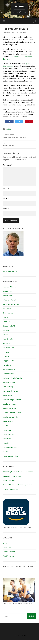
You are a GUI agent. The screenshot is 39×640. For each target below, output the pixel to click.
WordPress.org (8, 556)
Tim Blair (6, 443)
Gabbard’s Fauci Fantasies (12, 476)
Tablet (5, 426)
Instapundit (7, 343)
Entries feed (7, 547)
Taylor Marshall (8, 434)
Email (6, 198)
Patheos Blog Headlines (12, 400)
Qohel (19, 6)
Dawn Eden (7, 322)
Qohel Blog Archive (10, 271)
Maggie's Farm (8, 361)
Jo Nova (6, 352)
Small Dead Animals (10, 417)
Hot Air (5, 335)
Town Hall (6, 452)
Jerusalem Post (8, 348)
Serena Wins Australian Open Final (15, 136)
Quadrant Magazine (10, 404)
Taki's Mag (7, 430)
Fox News (6, 330)
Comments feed (9, 552)
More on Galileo (9, 480)
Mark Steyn (7, 365)
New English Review (10, 391)
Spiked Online (8, 421)
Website (6, 209)
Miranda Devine (9, 374)
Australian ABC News (11, 304)
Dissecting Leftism (10, 326)
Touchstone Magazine (11, 447)
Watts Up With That (10, 456)
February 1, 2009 (9, 32)
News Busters (8, 395)
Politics (8, 129)
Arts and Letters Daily (11, 300)
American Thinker (9, 287)
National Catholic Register (12, 378)
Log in (5, 543)
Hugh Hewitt (7, 339)
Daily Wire (7, 317)
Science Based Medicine (12, 413)
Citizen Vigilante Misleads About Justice (18, 472)
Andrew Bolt (7, 291)
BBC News (7, 309)
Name (6, 188)
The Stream (7, 439)
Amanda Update (8, 144)
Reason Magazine (9, 408)
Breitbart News (8, 313)
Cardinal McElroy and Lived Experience (17, 485)
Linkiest (6, 356)
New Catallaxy (8, 387)
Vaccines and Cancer (10, 489)
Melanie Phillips (9, 369)
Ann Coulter (7, 296)
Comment (7, 165)
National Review (9, 382)
